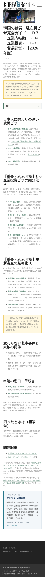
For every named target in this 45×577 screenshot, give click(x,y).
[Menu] (38, 5)
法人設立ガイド (33, 154)
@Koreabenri (11, 525)
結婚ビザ (11, 457)
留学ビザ (27, 457)
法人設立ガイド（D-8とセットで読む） (22, 453)
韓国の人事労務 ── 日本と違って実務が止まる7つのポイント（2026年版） (22, 465)
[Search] (32, 5)
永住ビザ (19, 457)
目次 (8, 106)
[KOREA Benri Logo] (18, 5)
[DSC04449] (19, 16)
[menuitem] (32, 5)
